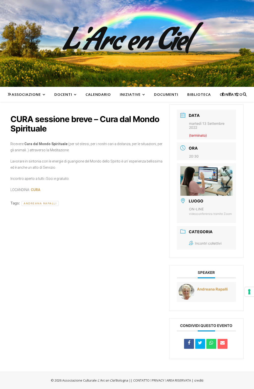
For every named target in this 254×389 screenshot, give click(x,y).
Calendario (98, 94)
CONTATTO (141, 380)
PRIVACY (158, 380)
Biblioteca (199, 94)
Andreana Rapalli (40, 203)
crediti (198, 380)
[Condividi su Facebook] (189, 344)
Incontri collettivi (208, 243)
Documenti (166, 94)
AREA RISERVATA (178, 380)
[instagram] (229, 94)
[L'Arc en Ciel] (127, 43)
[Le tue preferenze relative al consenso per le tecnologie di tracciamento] (249, 291)
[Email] (222, 344)
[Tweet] (200, 344)
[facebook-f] (223, 94)
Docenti (63, 94)
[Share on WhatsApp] (211, 344)
